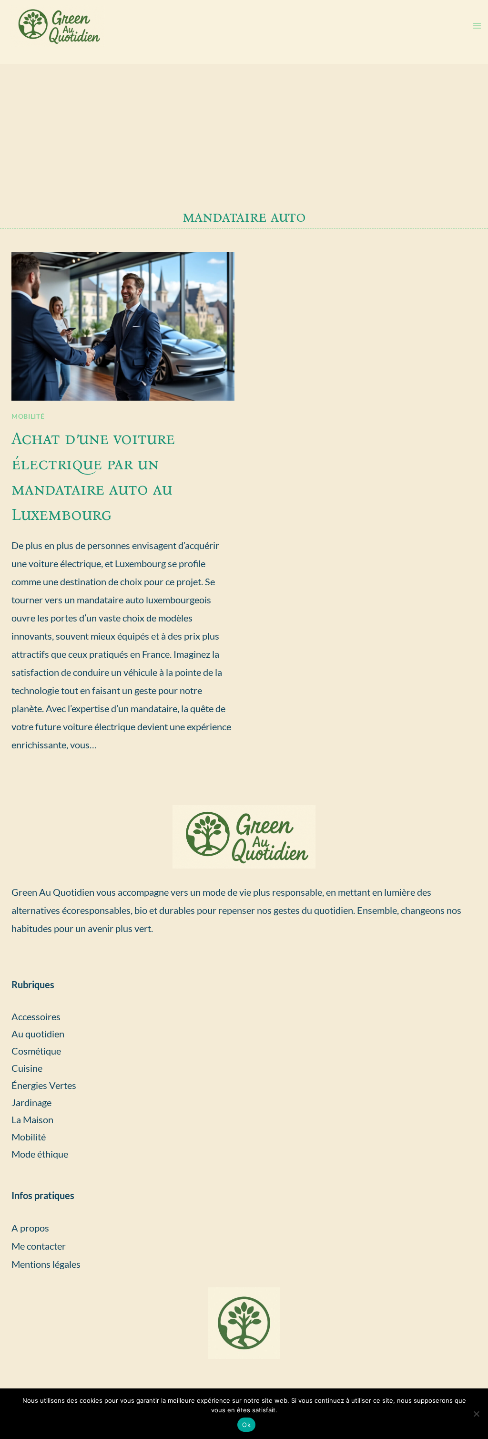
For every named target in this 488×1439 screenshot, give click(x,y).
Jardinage (31, 1102)
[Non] (476, 1413)
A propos (30, 1227)
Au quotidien (37, 1033)
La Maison (32, 1119)
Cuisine (26, 1068)
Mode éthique (39, 1153)
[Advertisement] (244, 135)
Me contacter (38, 1246)
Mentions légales (46, 1264)
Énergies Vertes (43, 1085)
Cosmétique (36, 1050)
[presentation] (122, 326)
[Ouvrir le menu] (477, 26)
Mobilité (28, 416)
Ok (246, 1425)
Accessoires (36, 1016)
